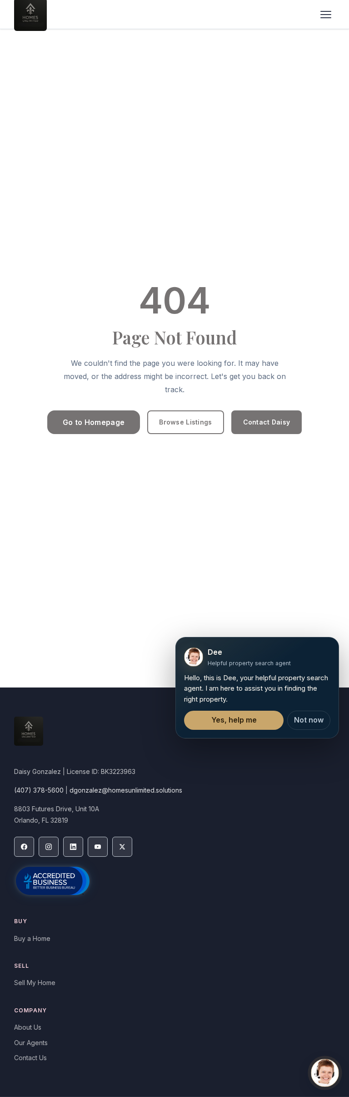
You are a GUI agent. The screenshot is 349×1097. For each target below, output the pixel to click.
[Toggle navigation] (326, 14)
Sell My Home (34, 982)
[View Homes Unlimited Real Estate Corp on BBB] (52, 881)
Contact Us (30, 1058)
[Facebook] (24, 847)
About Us (27, 1027)
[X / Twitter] (122, 847)
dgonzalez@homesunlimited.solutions (126, 790)
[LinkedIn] (73, 847)
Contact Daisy (266, 422)
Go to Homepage (94, 422)
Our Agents (31, 1042)
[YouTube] (98, 847)
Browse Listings (185, 422)
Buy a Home (32, 938)
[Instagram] (49, 847)
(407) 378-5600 (39, 790)
